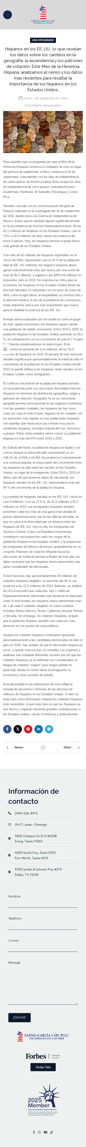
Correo (13, 940)
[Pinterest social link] (28, 729)
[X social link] (18, 729)
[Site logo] (43, 14)
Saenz (28, 98)
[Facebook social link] (7, 729)
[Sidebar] (5, 349)
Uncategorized (43, 40)
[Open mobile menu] (7, 15)
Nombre (14, 896)
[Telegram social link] (49, 729)
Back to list (43, 747)
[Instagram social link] (39, 1132)
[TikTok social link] (51, 1132)
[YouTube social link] (45, 1132)
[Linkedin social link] (38, 729)
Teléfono (15, 918)
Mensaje (14, 963)
